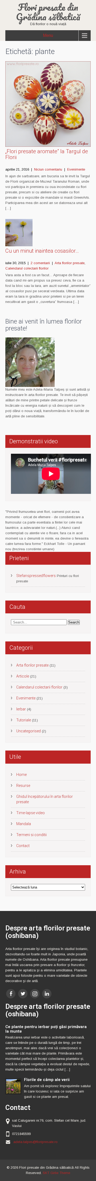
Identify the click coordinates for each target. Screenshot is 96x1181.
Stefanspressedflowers (36, 576)
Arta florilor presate (70, 263)
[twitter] (22, 993)
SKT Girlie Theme (56, 1173)
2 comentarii (40, 263)
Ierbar (21, 709)
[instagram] (34, 993)
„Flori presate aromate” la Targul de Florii (46, 154)
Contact (23, 846)
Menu (48, 35)
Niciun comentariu (48, 169)
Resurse (23, 785)
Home (21, 774)
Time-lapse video (30, 813)
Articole (22, 676)
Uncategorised (28, 731)
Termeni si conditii (31, 835)
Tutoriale (23, 720)
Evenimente (76, 169)
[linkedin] (46, 993)
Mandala (23, 824)
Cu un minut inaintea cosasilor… (42, 251)
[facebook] (10, 993)
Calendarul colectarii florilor (27, 268)
